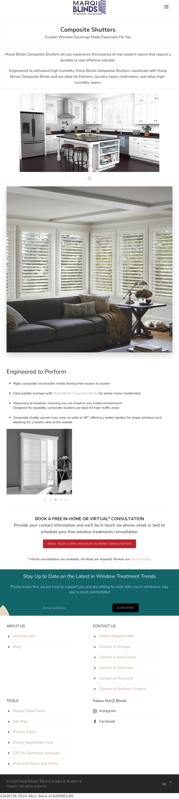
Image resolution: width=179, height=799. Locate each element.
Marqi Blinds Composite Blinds (75, 393)
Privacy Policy (141, 559)
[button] (170, 783)
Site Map (20, 721)
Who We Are (24, 636)
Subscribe (125, 608)
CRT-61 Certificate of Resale (36, 753)
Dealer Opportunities (116, 636)
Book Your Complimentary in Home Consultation (89, 544)
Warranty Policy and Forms (35, 763)
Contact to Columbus (116, 667)
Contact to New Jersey (117, 657)
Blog (17, 646)
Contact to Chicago (114, 646)
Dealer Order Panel (29, 710)
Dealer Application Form (33, 742)
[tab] (45, 500)
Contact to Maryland (116, 678)
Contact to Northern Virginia (122, 688)
